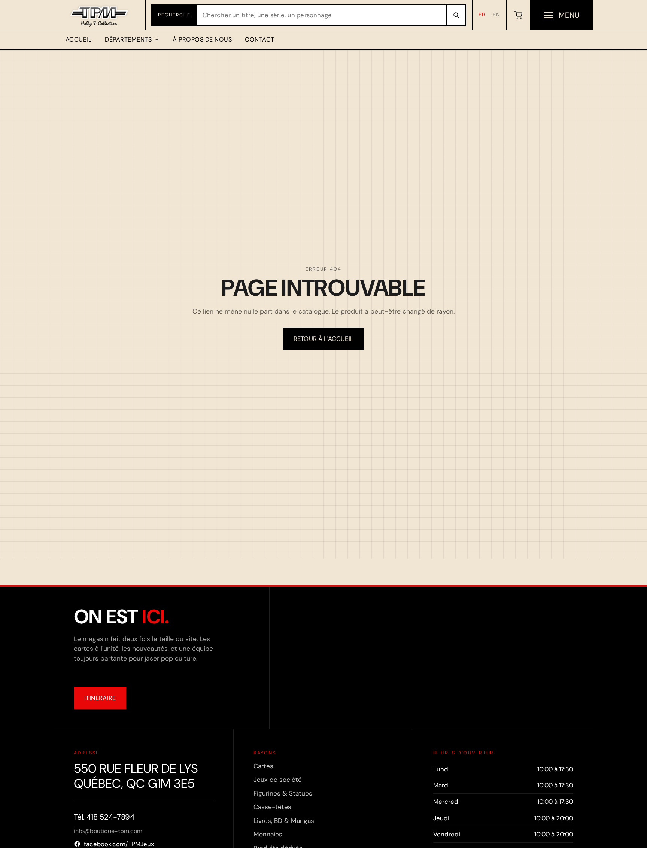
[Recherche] (455, 15)
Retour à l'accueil (323, 339)
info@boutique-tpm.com (108, 831)
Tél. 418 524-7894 (104, 817)
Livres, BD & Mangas (283, 821)
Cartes (263, 766)
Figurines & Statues (282, 793)
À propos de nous (202, 39)
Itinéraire (100, 698)
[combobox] (321, 15)
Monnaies (267, 834)
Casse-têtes (272, 807)
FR (482, 14)
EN (496, 14)
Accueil (79, 39)
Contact (259, 39)
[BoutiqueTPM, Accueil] (100, 15)
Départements (128, 39)
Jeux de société (277, 779)
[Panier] (518, 15)
